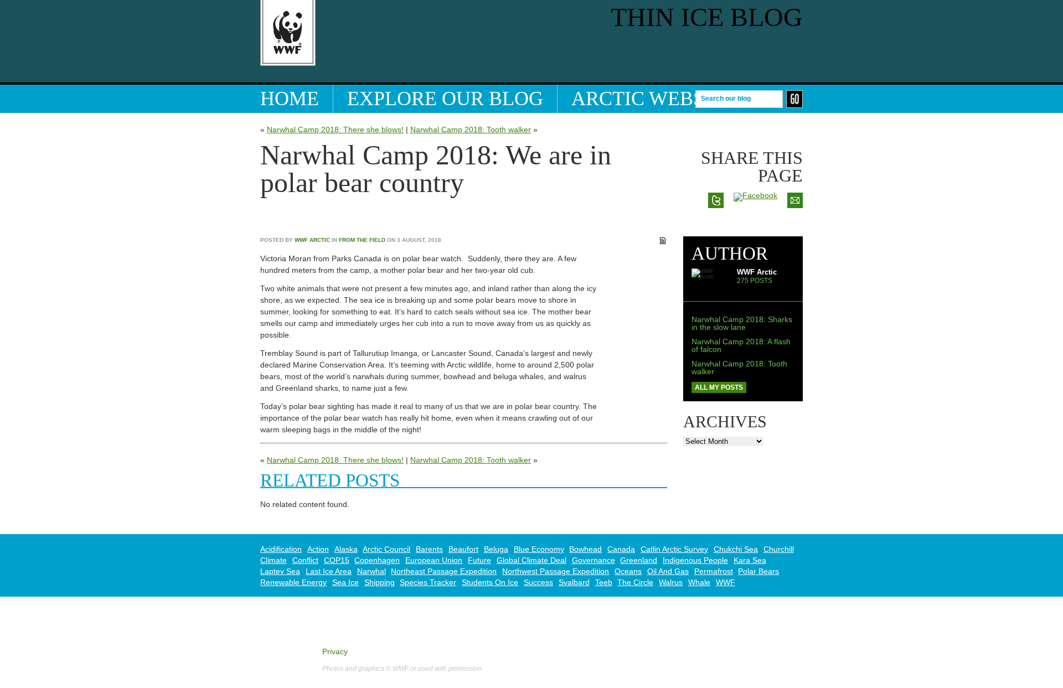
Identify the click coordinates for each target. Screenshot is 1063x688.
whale (699, 582)
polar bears (758, 571)
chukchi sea (736, 549)
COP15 (336, 560)
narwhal (371, 571)
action (318, 549)
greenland (638, 560)
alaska (346, 549)
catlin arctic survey (674, 549)
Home (289, 98)
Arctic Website (653, 98)
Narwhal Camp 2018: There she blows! (335, 129)
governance (593, 560)
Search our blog (726, 98)
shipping (379, 582)
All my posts (719, 387)
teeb (603, 582)
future (479, 560)
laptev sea (280, 571)
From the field (362, 240)
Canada (621, 549)
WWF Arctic (312, 240)
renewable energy (293, 582)
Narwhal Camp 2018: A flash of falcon (741, 345)
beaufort (463, 549)
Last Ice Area (329, 571)
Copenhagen (377, 560)
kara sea (750, 560)
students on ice (490, 582)
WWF (725, 582)
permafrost (713, 571)
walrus (671, 582)
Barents (429, 549)
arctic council (386, 549)
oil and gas (668, 571)
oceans (628, 571)
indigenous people (695, 560)
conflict (305, 560)
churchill (778, 549)
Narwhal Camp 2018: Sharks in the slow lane (742, 323)
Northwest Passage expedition (555, 571)
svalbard (574, 582)
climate (273, 560)
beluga (496, 549)
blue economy (539, 549)
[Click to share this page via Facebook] (755, 195)
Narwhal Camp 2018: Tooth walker (470, 129)
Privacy (335, 651)
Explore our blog (445, 98)
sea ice (345, 582)
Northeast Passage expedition (444, 571)
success (538, 582)
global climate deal (531, 560)
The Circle (635, 582)
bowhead (585, 549)
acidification (281, 549)
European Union (433, 560)
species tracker (428, 582)
